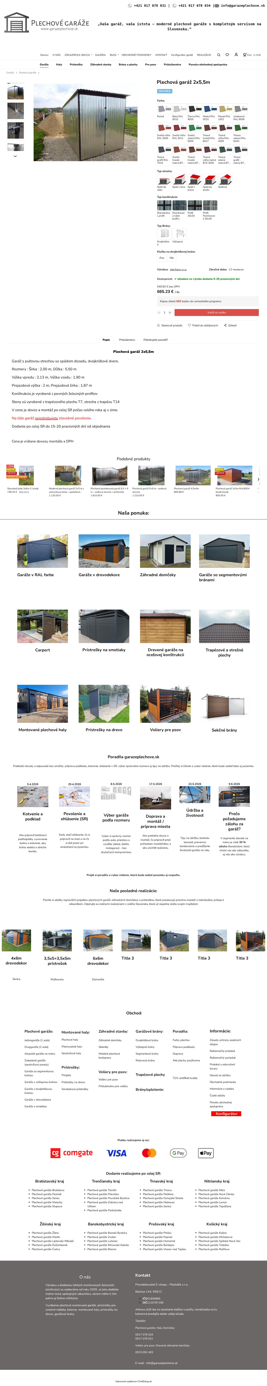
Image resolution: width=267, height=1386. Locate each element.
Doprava (178, 1053)
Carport (42, 650)
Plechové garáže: (39, 1031)
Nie (172, 258)
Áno (161, 258)
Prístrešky (76, 64)
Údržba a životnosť (195, 812)
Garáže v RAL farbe (35, 575)
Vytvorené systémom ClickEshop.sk (133, 1381)
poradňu (103, 875)
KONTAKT (161, 55)
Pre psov (150, 64)
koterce (72, 1310)
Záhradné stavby (100, 64)
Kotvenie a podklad (33, 816)
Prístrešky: (71, 1067)
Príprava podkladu (184, 1047)
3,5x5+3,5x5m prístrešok (57, 961)
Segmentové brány (147, 1053)
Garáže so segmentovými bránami (223, 577)
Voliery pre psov (165, 730)
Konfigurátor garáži (182, 55)
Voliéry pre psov (108, 1079)
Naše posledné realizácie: (133, 891)
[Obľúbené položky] (227, 55)
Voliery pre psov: (113, 1071)
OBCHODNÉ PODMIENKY (136, 55)
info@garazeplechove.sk (243, 5)
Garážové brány (149, 1031)
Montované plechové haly (43, 730)
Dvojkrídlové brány (147, 1040)
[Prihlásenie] (236, 54)
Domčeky (168, 1328)
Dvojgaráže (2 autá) (36, 1047)
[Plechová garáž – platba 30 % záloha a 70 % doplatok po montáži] (234, 796)
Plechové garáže (27, 72)
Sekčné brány (224, 730)
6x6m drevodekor (98, 961)
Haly (59, 64)
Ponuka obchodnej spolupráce (208, 64)
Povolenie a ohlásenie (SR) (74, 816)
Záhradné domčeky (158, 575)
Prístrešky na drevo (104, 730)
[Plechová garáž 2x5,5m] (85, 122)
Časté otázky (217, 1095)
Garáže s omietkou (36, 1106)
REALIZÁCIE (204, 55)
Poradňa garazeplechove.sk (133, 757)
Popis (106, 340)
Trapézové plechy (150, 1074)
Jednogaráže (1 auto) (37, 1040)
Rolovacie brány (145, 1060)
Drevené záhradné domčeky (172, 1345)
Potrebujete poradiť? (155, 340)
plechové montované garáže (78, 1305)
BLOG (113, 55)
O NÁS (56, 55)
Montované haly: (76, 1032)
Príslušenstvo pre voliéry (113, 1086)
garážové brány (64, 1314)
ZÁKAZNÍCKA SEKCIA (77, 55)
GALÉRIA (100, 55)
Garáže (44, 64)
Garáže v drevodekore (99, 575)
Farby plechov (181, 1040)
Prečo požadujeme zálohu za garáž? (234, 821)
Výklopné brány (145, 1047)
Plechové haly (70, 1039)
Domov (44, 55)
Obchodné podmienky (223, 1082)
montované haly (88, 1310)
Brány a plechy (128, 64)
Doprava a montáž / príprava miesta (155, 821)
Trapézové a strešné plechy (224, 652)
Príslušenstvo (172, 64)
